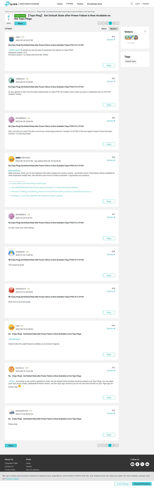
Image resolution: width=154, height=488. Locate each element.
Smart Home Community (13, 11)
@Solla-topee (14, 50)
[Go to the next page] (117, 23)
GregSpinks (20, 252)
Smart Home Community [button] (29, 4)
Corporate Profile (11, 463)
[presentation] (11, 39)
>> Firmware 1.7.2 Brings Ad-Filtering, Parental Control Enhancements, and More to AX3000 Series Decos (50, 191)
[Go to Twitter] (142, 464)
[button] (59, 3)
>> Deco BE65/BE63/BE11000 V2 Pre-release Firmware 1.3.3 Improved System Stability (43, 187)
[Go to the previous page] (99, 23)
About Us (9, 459)
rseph (18, 37)
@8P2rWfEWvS (14, 171)
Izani (17, 326)
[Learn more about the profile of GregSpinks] (12, 253)
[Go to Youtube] (132, 464)
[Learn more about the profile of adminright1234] (12, 412)
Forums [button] (69, 4)
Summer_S (20, 368)
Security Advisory (32, 470)
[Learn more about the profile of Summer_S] (12, 369)
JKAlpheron (20, 79)
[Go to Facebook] (137, 464)
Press (28, 459)
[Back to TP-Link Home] (11, 3)
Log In (137, 4)
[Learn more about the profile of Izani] (12, 327)
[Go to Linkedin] (147, 464)
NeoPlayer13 (21, 289)
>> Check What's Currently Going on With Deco (27, 183)
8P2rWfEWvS (21, 118)
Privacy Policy (10, 470)
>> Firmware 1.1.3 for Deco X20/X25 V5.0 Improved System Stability (35, 196)
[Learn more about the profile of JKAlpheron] (12, 80)
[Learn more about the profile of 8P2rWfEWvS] (12, 120)
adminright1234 (22, 411)
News (28, 463)
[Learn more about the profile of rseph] (12, 38)
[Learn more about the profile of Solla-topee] (12, 159)
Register (146, 4)
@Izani (12, 381)
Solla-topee (25, 158)
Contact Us (9, 466)
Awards (29, 466)
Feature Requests (29, 11)
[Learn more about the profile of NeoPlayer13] (12, 290)
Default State (130, 61)
